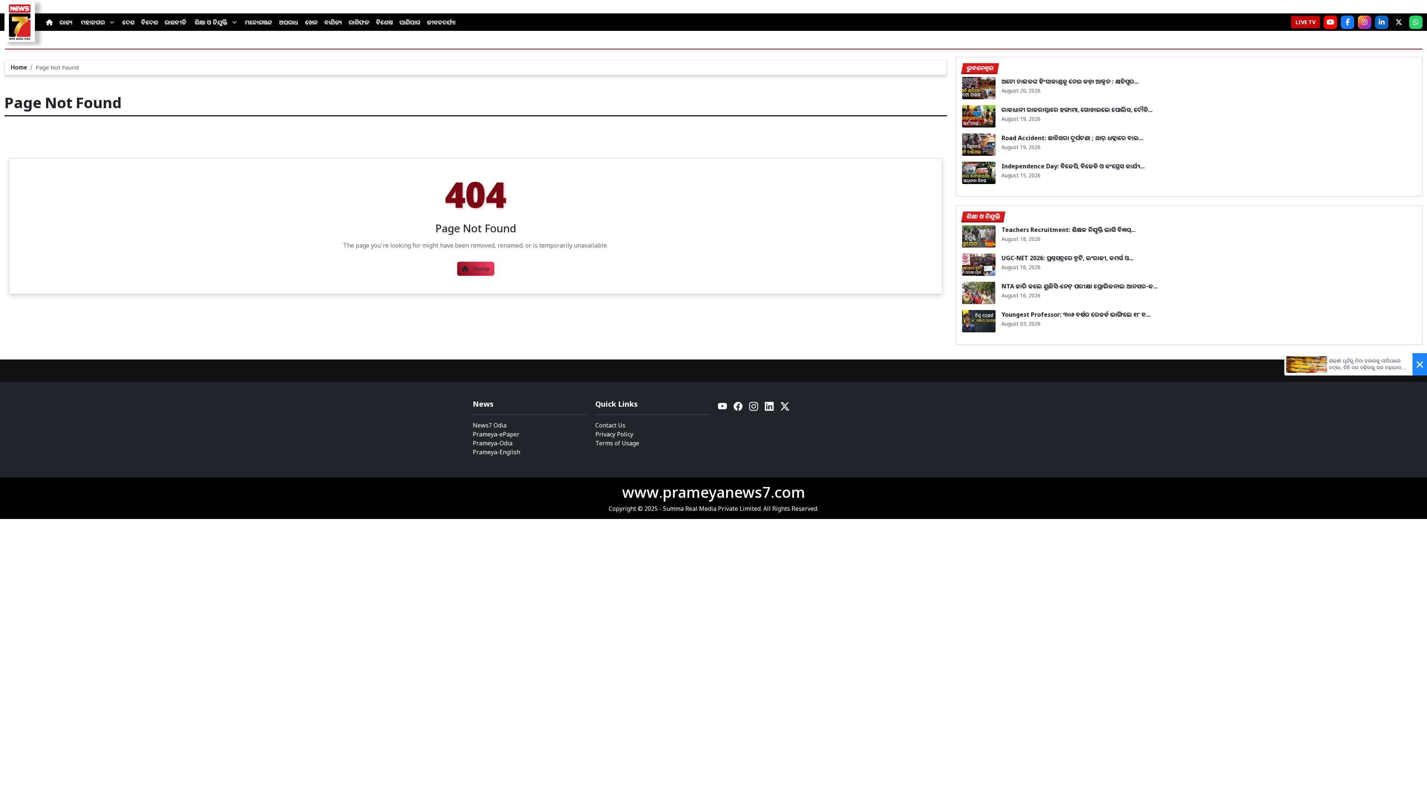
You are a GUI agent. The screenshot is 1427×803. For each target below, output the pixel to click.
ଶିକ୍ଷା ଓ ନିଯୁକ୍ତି (211, 22)
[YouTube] (723, 408)
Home (19, 67)
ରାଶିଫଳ (359, 22)
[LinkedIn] (1381, 22)
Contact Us (610, 425)
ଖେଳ (311, 22)
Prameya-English (496, 452)
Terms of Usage (617, 443)
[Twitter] (784, 408)
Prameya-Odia (492, 443)
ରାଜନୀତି (175, 22)
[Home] (49, 22)
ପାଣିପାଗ (409, 22)
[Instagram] (1364, 22)
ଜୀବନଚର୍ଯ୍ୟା (441, 22)
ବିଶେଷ (384, 22)
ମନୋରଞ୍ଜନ (258, 22)
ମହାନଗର (93, 22)
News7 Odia (490, 425)
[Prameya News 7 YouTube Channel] (1330, 22)
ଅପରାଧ (288, 22)
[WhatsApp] (1416, 22)
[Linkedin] (769, 408)
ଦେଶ (128, 22)
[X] (1398, 22)
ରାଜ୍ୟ (65, 22)
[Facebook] (1347, 22)
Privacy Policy (614, 434)
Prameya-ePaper (496, 434)
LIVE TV (1305, 22)
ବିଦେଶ (149, 22)
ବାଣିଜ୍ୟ (333, 22)
